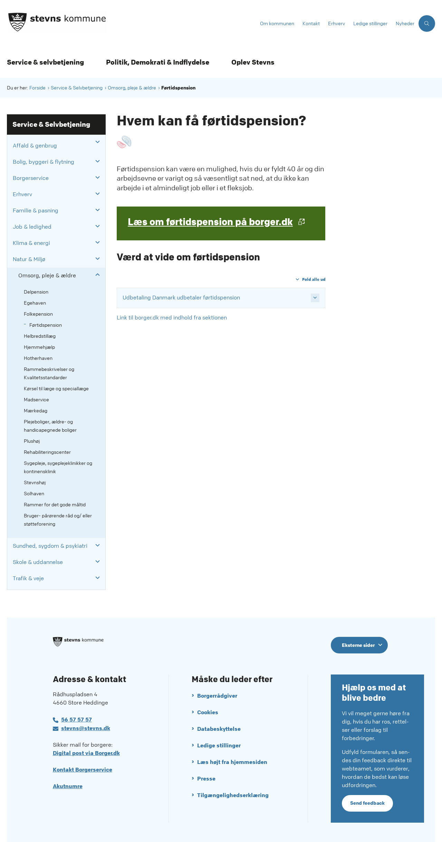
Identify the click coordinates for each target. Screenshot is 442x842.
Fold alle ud (313, 279)
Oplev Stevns (253, 62)
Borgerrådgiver (217, 695)
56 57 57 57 (76, 719)
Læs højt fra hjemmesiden (232, 762)
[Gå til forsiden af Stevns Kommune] (131, 23)
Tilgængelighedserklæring (233, 795)
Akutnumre (68, 786)
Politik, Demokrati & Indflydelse (157, 62)
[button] (96, 142)
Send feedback (367, 803)
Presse (206, 778)
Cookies (207, 712)
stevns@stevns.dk (85, 728)
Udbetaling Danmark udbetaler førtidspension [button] (181, 297)
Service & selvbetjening (45, 62)
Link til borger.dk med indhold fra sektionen (172, 317)
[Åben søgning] (427, 23)
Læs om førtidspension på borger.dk (210, 222)
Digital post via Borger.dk (86, 753)
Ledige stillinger (219, 745)
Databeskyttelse (219, 729)
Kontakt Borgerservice (82, 769)
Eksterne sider (358, 645)
